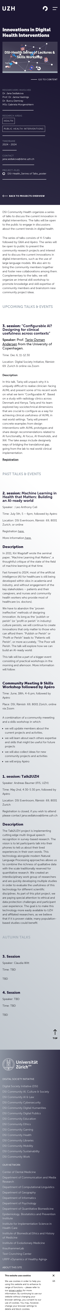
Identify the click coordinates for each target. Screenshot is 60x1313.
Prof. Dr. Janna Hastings (15, 97)
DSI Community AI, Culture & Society (25, 1091)
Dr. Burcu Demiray (12, 100)
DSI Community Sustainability (21, 1151)
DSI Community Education (19, 1118)
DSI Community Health (17, 1135)
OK (53, 1281)
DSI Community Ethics (16, 1124)
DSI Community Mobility (17, 1145)
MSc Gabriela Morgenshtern (18, 104)
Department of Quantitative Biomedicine (28, 1208)
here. (21, 531)
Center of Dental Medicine (19, 1172)
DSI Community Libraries (18, 1140)
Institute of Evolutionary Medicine (23, 1243)
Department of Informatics (19, 1197)
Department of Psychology (19, 1203)
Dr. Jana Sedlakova (12, 93)
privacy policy (15, 1290)
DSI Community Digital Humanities (24, 1107)
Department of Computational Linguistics (28, 1187)
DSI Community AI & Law (18, 1097)
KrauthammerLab (13, 1248)
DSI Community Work (16, 1156)
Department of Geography (19, 1192)
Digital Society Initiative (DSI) (20, 1086)
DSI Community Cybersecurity (21, 1102)
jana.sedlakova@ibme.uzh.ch (18, 159)
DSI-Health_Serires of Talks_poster (27, 173)
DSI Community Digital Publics (21, 1113)
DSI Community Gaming (17, 1129)
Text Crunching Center (16, 1253)
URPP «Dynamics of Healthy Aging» (24, 1259)
